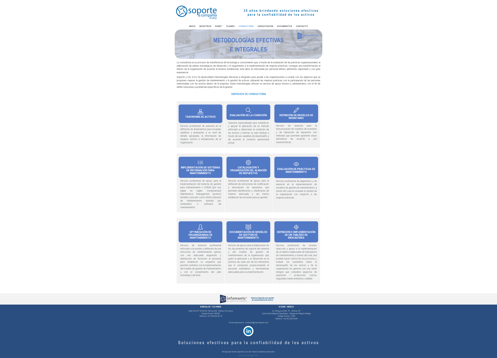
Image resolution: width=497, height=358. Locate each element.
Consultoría (246, 26)
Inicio (192, 26)
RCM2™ (218, 26)
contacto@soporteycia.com (256, 323)
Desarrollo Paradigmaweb (248, 355)
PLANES (230, 26)
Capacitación (265, 26)
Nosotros (205, 26)
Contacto (302, 26)
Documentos (284, 26)
